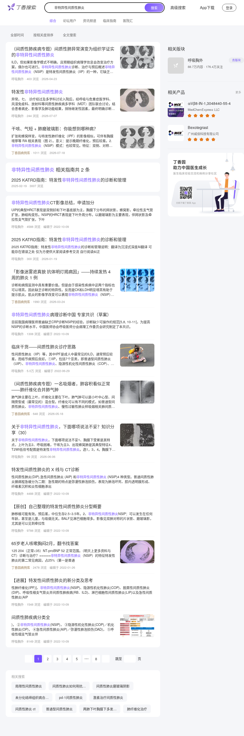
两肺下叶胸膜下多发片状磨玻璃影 (100, 709)
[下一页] (106, 659)
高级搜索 (178, 7)
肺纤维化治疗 (137, 708)
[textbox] (95, 7)
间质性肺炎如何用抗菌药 (69, 687)
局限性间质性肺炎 (28, 686)
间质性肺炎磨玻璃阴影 (113, 686)
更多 (238, 92)
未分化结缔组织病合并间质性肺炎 (32, 698)
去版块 (236, 60)
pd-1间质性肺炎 (71, 697)
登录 (229, 7)
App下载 (207, 7)
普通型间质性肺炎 (59, 708)
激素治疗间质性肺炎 (108, 697)
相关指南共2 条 (50, 169)
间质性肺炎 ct (25, 708)
